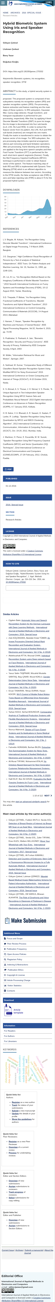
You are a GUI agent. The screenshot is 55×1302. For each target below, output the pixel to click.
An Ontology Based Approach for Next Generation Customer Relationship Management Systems (29, 765)
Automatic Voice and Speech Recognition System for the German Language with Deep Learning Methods (29, 623)
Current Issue (8, 1250)
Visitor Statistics (14, 985)
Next (47, 795)
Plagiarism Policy (14, 959)
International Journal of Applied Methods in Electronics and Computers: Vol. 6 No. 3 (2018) (30, 666)
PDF (9, 469)
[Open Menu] (3, 3)
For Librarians (10, 1041)
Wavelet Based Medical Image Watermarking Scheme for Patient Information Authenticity (30, 880)
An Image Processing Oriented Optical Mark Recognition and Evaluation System (29, 641)
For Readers (9, 1031)
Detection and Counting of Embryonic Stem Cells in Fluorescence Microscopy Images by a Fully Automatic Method (30, 862)
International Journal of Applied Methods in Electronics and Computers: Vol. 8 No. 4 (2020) (29, 683)
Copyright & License (15, 975)
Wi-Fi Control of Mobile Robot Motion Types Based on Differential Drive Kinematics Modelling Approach (29, 697)
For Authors (9, 1036)
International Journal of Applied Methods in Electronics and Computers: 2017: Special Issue (29, 848)
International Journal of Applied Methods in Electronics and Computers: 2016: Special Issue (29, 631)
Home (5, 13)
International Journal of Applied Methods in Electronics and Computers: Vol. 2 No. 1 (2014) (30, 740)
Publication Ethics (15, 970)
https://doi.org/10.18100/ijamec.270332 (25, 71)
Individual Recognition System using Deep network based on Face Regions (30, 659)
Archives (15, 13)
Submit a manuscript (34, 1250)
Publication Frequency (16, 949)
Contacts (10, 991)
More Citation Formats (21, 588)
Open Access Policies (16, 954)
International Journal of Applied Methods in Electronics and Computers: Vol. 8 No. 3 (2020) (30, 786)
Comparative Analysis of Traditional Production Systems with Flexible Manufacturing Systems (30, 715)
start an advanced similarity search (31, 801)
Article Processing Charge (18, 980)
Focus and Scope (14, 938)
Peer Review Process (16, 944)
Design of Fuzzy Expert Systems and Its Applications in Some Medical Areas (29, 733)
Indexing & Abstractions (17, 964)
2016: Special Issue (31, 13)
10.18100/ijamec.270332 (16, 582)
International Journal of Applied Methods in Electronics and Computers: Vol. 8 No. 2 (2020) (30, 830)
